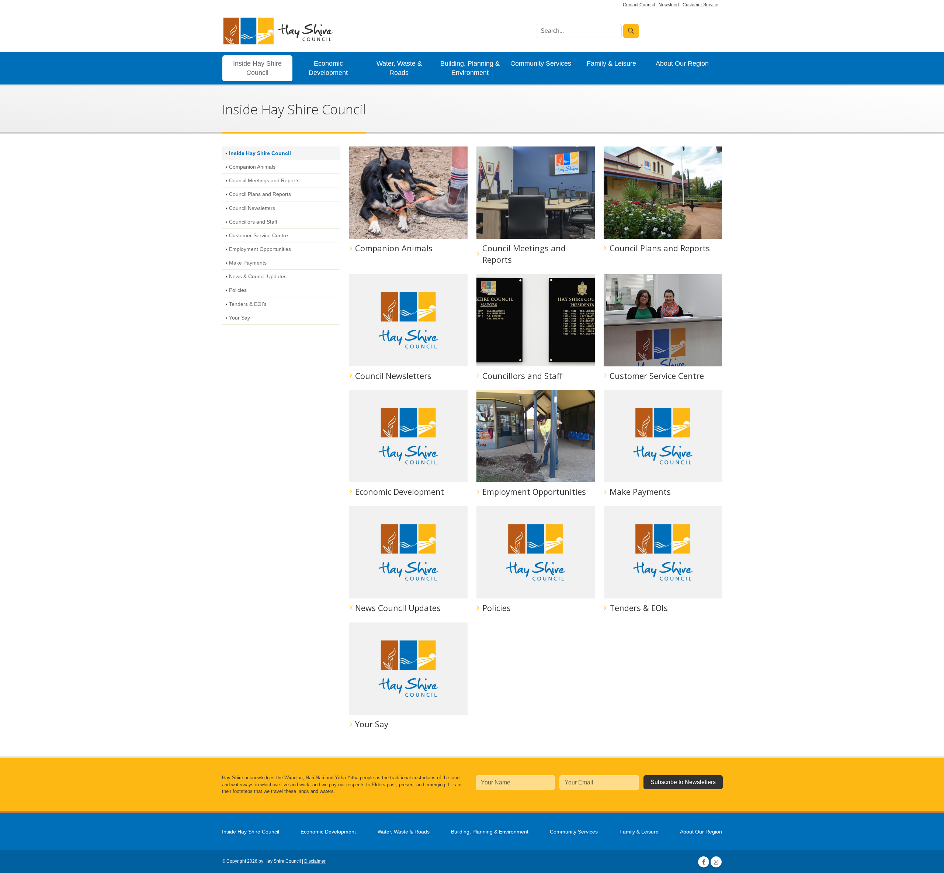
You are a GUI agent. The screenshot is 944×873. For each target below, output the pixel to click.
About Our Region (682, 63)
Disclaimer (315, 861)
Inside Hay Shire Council (257, 68)
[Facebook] (703, 861)
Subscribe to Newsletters (683, 782)
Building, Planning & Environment (470, 68)
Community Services (540, 63)
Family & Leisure (611, 63)
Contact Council (639, 4)
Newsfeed (669, 4)
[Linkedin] (716, 861)
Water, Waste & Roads (399, 68)
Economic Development (328, 68)
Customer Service (700, 4)
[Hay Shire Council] (277, 31)
